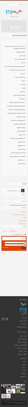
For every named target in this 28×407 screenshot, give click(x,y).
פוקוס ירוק (25, 339)
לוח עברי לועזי (24, 324)
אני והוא (23, 364)
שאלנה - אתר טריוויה (23, 321)
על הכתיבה (25, 348)
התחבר (23, 247)
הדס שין (23, 367)
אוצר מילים (25, 342)
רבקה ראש (18, 190)
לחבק (26, 336)
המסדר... (24, 217)
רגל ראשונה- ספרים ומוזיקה (22, 326)
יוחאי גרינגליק (22, 376)
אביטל (24, 361)
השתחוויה (25, 354)
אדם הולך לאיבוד (22, 223)
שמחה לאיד (23, 373)
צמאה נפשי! (23, 211)
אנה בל (24, 370)
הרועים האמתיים (22, 220)
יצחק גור (21, 336)
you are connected (23, 345)
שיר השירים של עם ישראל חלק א (19, 214)
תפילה (25, 351)
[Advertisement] (14, 22)
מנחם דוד (19, 339)
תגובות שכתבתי (12, 231)
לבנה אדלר (19, 348)
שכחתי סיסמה (5, 247)
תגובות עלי (4, 231)
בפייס (22, 314)
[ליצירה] (22, 234)
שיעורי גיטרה (24, 318)
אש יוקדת (24, 201)
